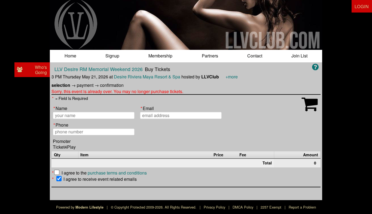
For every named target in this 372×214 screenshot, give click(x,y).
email (147, 108)
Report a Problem (302, 207)
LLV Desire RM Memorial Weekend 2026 (98, 69)
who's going (41, 69)
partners (210, 56)
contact (254, 56)
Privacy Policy (214, 207)
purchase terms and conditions (117, 173)
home (70, 56)
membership (160, 56)
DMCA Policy (243, 207)
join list (299, 56)
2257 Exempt (271, 207)
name (60, 108)
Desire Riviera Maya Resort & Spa (147, 77)
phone (60, 125)
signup (112, 56)
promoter (62, 141)
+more (231, 77)
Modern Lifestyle (89, 207)
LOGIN (362, 6)
